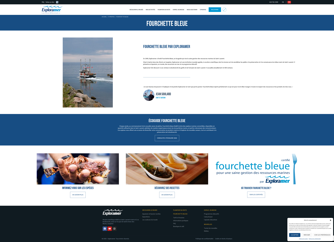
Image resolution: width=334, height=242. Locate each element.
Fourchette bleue (224, 9)
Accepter (294, 235)
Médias (206, 231)
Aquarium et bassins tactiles (151, 214)
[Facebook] (105, 229)
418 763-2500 (273, 2)
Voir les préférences (322, 235)
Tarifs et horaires (178, 218)
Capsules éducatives (210, 220)
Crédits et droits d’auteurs (223, 239)
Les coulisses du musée (150, 220)
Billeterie (214, 10)
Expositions (146, 217)
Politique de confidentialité (315, 239)
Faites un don (50, 2)
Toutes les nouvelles (210, 228)
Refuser (307, 235)
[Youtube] (109, 229)
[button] (330, 220)
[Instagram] (114, 229)
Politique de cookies (303, 239)
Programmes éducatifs (211, 214)
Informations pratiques (180, 221)
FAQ (43, 2)
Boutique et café (178, 226)
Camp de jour (208, 217)
